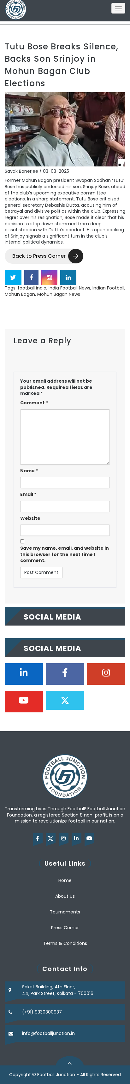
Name (29, 471)
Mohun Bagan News (58, 294)
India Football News (69, 288)
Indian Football (108, 288)
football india (32, 288)
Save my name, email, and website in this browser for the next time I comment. (64, 554)
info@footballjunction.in (48, 1033)
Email (28, 494)
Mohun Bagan (20, 294)
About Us (65, 896)
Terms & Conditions (65, 943)
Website (30, 518)
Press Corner (65, 927)
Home (65, 880)
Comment (34, 403)
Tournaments (65, 912)
